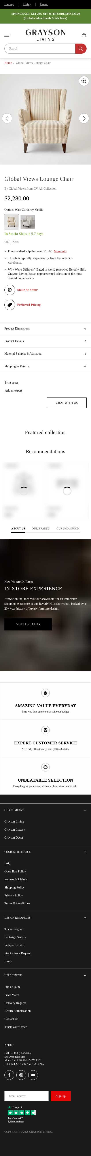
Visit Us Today (28, 624)
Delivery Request (15, 1003)
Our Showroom (68, 528)
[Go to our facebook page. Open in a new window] (9, 1075)
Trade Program (13, 929)
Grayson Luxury (14, 829)
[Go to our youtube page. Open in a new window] (33, 1075)
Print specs (11, 382)
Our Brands (41, 528)
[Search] (81, 49)
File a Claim (12, 987)
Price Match (11, 995)
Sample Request (14, 945)
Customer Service (17, 852)
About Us (18, 528)
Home (8, 62)
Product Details (14, 341)
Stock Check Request (17, 953)
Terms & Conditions (17, 903)
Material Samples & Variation (23, 353)
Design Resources (17, 917)
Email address (17, 1096)
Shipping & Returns (16, 366)
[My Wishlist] (73, 35)
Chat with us (67, 403)
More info (60, 251)
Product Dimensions (17, 328)
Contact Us (11, 1019)
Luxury (9, 4)
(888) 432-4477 (22, 1053)
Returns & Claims (15, 879)
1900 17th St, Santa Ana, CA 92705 (24, 1064)
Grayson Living (14, 821)
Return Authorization (17, 1011)
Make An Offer (27, 289)
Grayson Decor (13, 837)
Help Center (13, 975)
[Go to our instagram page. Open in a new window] (21, 1075)
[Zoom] (84, 81)
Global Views (17, 188)
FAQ (7, 863)
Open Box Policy (15, 871)
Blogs (7, 961)
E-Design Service (15, 937)
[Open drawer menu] (7, 35)
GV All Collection (45, 188)
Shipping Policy (14, 887)
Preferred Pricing (29, 304)
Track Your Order (15, 1027)
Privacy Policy (13, 895)
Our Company (14, 810)
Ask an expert (13, 390)
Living (27, 4)
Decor (44, 4)
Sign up (61, 1096)
